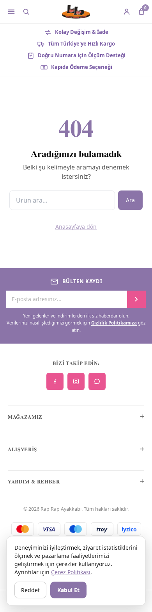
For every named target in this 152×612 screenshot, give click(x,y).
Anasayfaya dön (76, 226)
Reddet (30, 590)
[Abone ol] (136, 299)
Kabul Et (68, 590)
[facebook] (55, 381)
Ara (130, 200)
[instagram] (76, 381)
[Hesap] (126, 11)
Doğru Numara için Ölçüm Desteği (81, 55)
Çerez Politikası (70, 572)
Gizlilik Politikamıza (114, 323)
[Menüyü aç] (11, 11)
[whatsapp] (97, 381)
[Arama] (26, 11)
